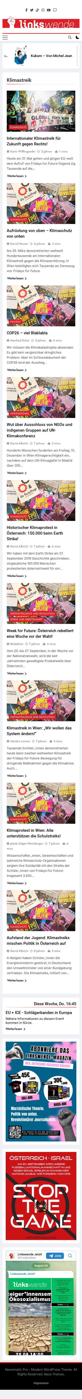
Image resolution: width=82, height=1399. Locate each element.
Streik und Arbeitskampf (26, 619)
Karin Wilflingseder (23, 151)
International (19, 413)
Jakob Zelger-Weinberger (26, 843)
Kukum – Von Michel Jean (43, 56)
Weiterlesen (15, 176)
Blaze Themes (54, 1374)
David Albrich (19, 443)
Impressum (41, 1383)
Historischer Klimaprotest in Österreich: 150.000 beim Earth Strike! (35, 533)
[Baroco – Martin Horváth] (75, 56)
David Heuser (19, 244)
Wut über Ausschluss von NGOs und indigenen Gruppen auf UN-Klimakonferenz (39, 430)
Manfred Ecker (19, 340)
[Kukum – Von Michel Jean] (13, 56)
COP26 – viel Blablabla (27, 333)
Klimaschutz (18, 127)
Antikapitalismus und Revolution (32, 614)
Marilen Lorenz (20, 741)
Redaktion (16, 644)
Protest (15, 322)
